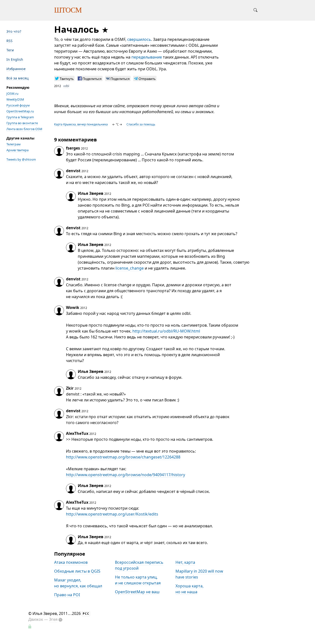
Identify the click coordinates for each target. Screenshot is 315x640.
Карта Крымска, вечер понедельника (81, 124)
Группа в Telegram (20, 117)
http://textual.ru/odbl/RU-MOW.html (166, 331)
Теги (10, 50)
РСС (86, 613)
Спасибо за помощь (140, 124)
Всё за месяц (17, 78)
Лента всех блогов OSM (24, 129)
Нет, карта (185, 562)
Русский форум (18, 105)
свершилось (139, 39)
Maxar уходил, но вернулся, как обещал (78, 583)
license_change (129, 268)
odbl (66, 86)
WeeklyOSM (15, 99)
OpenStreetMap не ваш (137, 591)
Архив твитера (17, 150)
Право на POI (67, 594)
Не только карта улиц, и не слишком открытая (138, 580)
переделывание (146, 57)
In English (14, 59)
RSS (9, 40)
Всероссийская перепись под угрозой (139, 565)
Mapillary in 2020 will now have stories (199, 574)
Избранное (16, 68)
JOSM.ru (12, 93)
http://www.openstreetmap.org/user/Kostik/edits (112, 514)
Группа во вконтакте (22, 123)
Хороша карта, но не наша (189, 588)
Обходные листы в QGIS (77, 571)
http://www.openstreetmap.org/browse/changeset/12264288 (123, 457)
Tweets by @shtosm (21, 159)
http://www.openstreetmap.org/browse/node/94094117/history (125, 474)
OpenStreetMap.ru (20, 111)
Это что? (13, 31)
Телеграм (13, 144)
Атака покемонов (71, 562)
